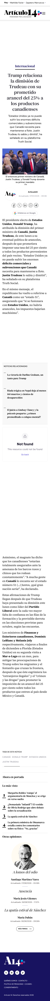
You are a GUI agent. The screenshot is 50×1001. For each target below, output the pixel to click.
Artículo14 (33, 192)
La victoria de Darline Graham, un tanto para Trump (25, 376)
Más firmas (23, 929)
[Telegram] (36, 205)
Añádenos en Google (27, 213)
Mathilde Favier (17, 3)
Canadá (6, 757)
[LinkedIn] (25, 205)
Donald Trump (20, 757)
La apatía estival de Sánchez (23, 816)
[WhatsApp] (30, 205)
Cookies (28, 984)
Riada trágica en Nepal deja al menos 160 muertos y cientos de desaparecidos (26, 394)
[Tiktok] (23, 973)
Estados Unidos (37, 757)
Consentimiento (11, 987)
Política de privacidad (13, 984)
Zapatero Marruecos (35, 3)
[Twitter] (6, 973)
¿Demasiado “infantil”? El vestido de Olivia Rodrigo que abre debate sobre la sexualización (26, 807)
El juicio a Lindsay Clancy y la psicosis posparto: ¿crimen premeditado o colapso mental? (24, 413)
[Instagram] (12, 973)
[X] (19, 205)
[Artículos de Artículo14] (10, 194)
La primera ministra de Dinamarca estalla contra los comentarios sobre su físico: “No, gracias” (26, 825)
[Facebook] (14, 205)
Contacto (22, 981)
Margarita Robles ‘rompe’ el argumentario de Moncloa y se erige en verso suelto (27, 796)
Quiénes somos (10, 981)
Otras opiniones (12, 837)
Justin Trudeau (10, 762)
